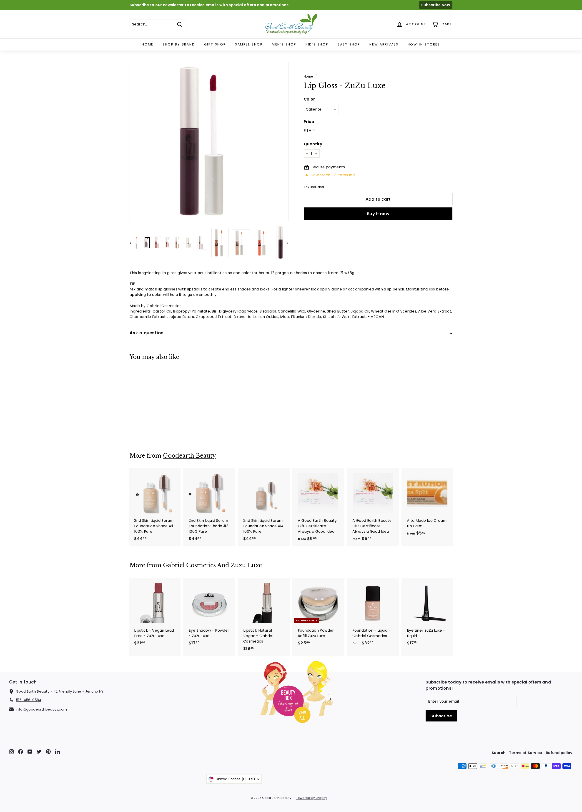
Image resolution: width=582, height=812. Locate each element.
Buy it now (378, 213)
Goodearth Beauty (189, 455)
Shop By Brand (179, 44)
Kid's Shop (317, 44)
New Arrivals (384, 44)
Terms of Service (525, 752)
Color (309, 99)
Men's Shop (284, 44)
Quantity (313, 144)
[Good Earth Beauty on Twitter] (39, 751)
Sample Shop (249, 44)
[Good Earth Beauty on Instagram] (11, 751)
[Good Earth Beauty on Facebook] (20, 751)
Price (309, 121)
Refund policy (559, 752)
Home (147, 44)
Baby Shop (349, 44)
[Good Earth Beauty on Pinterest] (48, 751)
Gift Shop (215, 44)
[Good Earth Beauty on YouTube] (30, 751)
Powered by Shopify (311, 798)
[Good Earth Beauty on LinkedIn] (57, 751)
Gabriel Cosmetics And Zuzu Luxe (212, 565)
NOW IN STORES (424, 44)
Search (498, 752)
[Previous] (132, 242)
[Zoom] (209, 141)
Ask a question (147, 333)
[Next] (285, 242)
